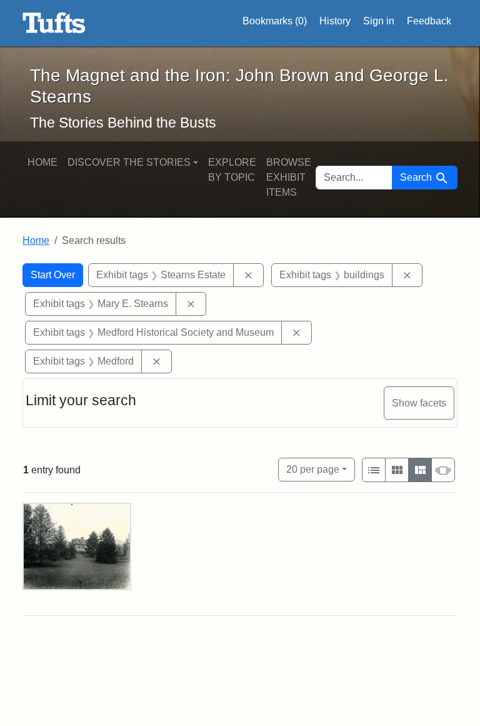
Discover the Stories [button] (129, 162)
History (335, 21)
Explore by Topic (232, 170)
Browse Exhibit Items (288, 177)
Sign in (378, 21)
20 (312, 469)
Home (43, 162)
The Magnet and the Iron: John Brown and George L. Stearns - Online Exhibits (54, 23)
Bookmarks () (274, 21)
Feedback (429, 21)
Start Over (53, 275)
